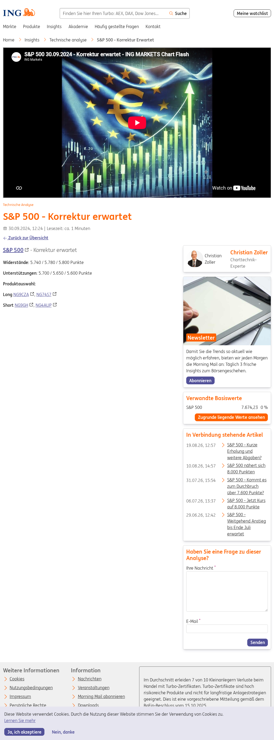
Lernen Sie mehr (20, 720)
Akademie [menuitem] (78, 26)
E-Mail (193, 621)
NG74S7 (43, 294)
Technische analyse (69, 40)
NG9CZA (21, 294)
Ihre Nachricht (201, 567)
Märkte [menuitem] (9, 26)
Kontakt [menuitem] (153, 26)
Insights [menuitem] (54, 26)
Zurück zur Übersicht (27, 237)
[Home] (18, 13)
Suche (181, 13)
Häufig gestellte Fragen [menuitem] (117, 26)
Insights (32, 40)
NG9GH (21, 305)
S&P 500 (13, 250)
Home (9, 40)
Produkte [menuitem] (31, 26)
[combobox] (113, 13)
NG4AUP (44, 305)
